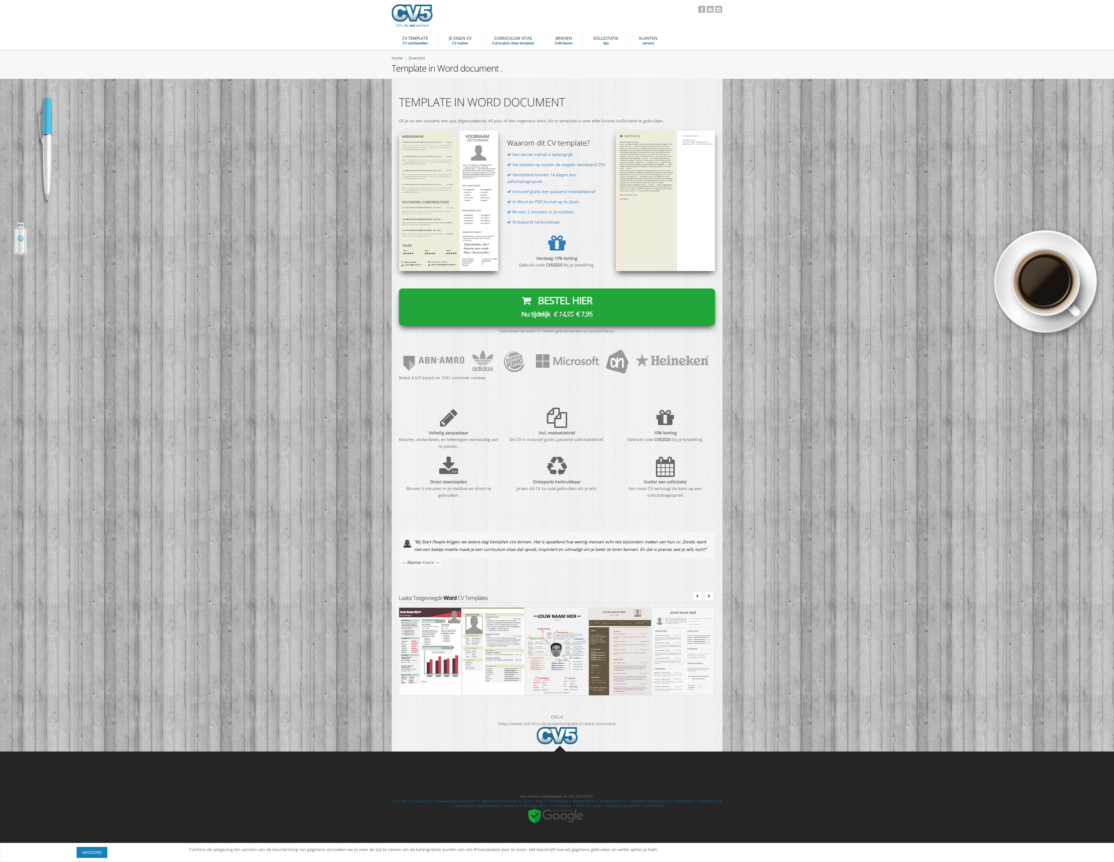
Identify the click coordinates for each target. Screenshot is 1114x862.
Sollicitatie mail (709, 801)
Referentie (684, 801)
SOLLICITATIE (606, 40)
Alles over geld (588, 805)
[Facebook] (701, 9)
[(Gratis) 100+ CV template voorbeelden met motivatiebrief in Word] (557, 735)
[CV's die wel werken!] (412, 13)
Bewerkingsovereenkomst (457, 801)
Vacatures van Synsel (622, 805)
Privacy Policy (422, 801)
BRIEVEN (564, 40)
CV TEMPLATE (415, 40)
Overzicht (416, 58)
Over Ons (399, 801)
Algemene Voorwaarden (499, 801)
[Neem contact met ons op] (557, 360)
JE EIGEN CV (460, 40)
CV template (557, 801)
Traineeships (561, 805)
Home (397, 58)
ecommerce (654, 805)
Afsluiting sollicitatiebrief (651, 801)
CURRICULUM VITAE (513, 40)
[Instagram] (718, 9)
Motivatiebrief (583, 801)
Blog (539, 801)
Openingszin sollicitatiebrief (476, 805)
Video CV (511, 805)
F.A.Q (526, 801)
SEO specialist (534, 805)
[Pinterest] (710, 9)
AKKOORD (92, 852)
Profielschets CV (613, 801)
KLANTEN (648, 40)
